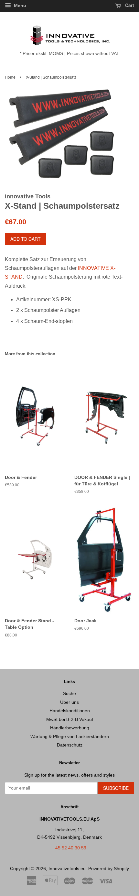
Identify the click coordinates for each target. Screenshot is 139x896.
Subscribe (116, 788)
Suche (69, 693)
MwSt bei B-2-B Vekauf (69, 719)
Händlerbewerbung (69, 727)
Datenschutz (69, 745)
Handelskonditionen (69, 710)
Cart (129, 5)
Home (10, 77)
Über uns (69, 702)
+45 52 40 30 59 (69, 848)
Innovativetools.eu (67, 868)
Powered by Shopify (108, 868)
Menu (19, 5)
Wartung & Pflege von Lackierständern (69, 736)
